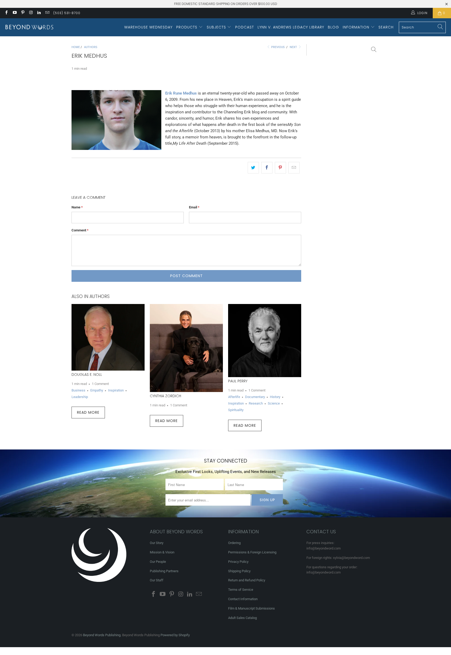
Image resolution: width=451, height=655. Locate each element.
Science (274, 403)
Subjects (217, 27)
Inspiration (116, 390)
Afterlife (234, 397)
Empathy (96, 390)
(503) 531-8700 (66, 13)
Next (294, 47)
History (275, 397)
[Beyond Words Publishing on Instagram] (30, 13)
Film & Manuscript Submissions (251, 608)
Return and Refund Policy (246, 580)
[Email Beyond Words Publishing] (47, 13)
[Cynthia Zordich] (186, 348)
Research (256, 403)
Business (78, 390)
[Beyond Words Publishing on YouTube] (14, 13)
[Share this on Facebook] (266, 167)
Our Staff (156, 580)
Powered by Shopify (175, 635)
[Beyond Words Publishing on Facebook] (6, 13)
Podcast (244, 27)
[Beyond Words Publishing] (29, 27)
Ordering (234, 543)
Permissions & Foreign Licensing (252, 552)
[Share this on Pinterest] (280, 167)
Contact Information (243, 599)
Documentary (255, 397)
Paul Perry (237, 381)
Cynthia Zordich (165, 396)
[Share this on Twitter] (253, 167)
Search (386, 27)
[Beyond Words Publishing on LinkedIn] (39, 13)
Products (187, 27)
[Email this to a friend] (294, 167)
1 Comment (100, 384)
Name (77, 207)
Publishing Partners (164, 571)
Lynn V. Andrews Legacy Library (291, 27)
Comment (80, 230)
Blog (333, 27)
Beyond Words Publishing (102, 635)
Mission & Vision (162, 552)
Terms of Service (240, 590)
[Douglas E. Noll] (108, 337)
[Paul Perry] (264, 340)
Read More (88, 412)
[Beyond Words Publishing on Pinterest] (22, 13)
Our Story (156, 543)
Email (194, 207)
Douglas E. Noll (87, 374)
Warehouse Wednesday (148, 27)
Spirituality (236, 410)
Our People (158, 562)
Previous (277, 47)
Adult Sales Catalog (242, 618)
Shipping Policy (239, 571)
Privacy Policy (238, 562)
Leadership (80, 397)
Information (357, 27)
